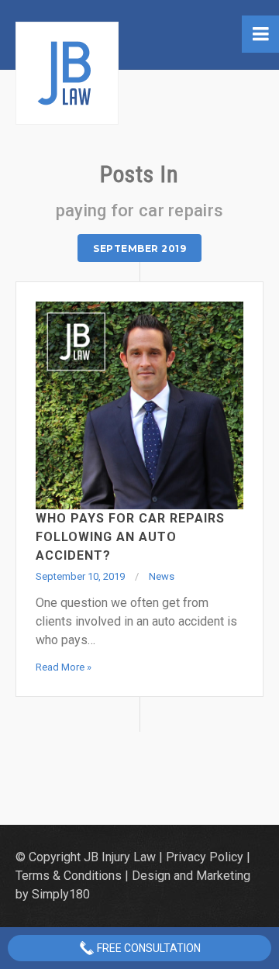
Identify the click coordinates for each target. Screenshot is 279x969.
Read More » (63, 667)
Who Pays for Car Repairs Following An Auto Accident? (130, 537)
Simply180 (61, 894)
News (161, 576)
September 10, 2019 (80, 576)
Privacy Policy (204, 857)
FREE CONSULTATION (148, 948)
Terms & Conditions (69, 875)
